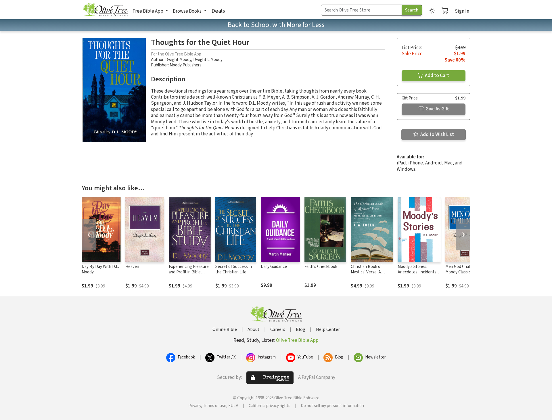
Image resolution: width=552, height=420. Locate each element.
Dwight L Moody (208, 60)
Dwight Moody (178, 60)
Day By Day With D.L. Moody (100, 269)
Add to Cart (436, 75)
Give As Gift (437, 109)
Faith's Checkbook (320, 267)
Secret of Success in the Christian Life (233, 269)
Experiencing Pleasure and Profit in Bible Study (189, 272)
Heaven (132, 267)
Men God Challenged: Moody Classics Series (464, 272)
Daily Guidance (274, 267)
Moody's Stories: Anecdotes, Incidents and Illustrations (417, 272)
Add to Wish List (436, 134)
